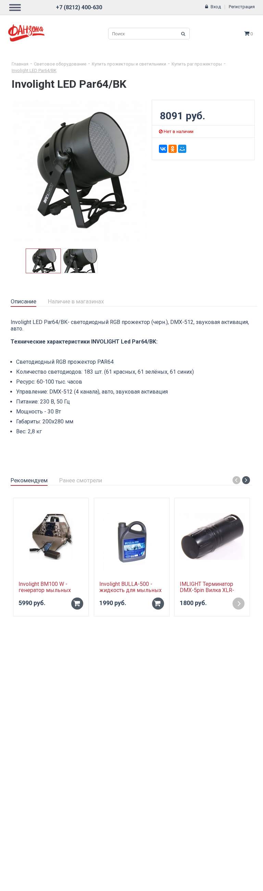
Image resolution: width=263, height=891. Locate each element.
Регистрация (242, 6)
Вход (216, 6)
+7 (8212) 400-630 (79, 7)
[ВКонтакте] (163, 149)
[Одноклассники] (172, 149)
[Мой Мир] (182, 149)
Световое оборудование (60, 64)
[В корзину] (77, 604)
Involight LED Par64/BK (34, 70)
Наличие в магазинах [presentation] (76, 301)
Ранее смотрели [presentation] (80, 480)
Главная (20, 64)
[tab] (23, 302)
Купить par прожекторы (197, 64)
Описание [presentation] (23, 301)
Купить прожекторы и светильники (129, 64)
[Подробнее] (239, 604)
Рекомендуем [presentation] (29, 480)
